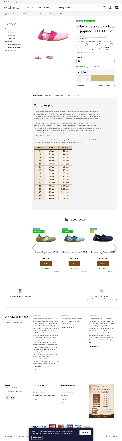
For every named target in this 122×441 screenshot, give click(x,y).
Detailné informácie (88, 52)
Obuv (6, 29)
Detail (46, 263)
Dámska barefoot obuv (14, 44)
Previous (34, 248)
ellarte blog (64, 395)
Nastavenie (37, 438)
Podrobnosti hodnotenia (100, 37)
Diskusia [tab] (48, 95)
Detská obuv (11, 35)
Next (115, 248)
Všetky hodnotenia (14, 323)
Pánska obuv (11, 38)
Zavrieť (89, 85)
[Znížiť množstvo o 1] (79, 78)
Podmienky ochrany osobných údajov (44, 395)
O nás (63, 402)
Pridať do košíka (102, 78)
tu (70, 433)
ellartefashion (7, 397)
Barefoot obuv (9, 41)
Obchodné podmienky (10, 2)
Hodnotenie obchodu (67, 392)
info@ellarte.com (15, 391)
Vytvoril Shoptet (112, 436)
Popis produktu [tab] (37, 95)
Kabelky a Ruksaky (10, 50)
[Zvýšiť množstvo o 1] (87, 78)
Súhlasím (85, 433)
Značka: (80, 85)
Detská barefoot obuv (14, 47)
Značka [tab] (58, 95)
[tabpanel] (46, 250)
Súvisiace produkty (72, 95)
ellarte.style (12, 397)
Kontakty (35, 399)
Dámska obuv (12, 32)
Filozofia (63, 399)
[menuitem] (29, 7)
